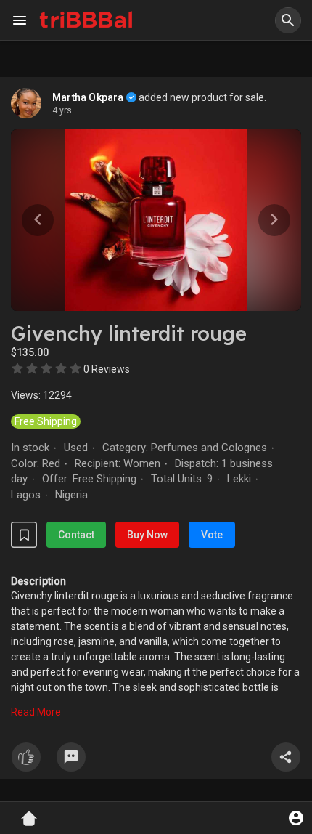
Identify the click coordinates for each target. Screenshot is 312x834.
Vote (212, 535)
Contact (76, 535)
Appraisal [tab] (277, 84)
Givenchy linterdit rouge (129, 333)
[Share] (285, 757)
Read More (36, 712)
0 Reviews (106, 369)
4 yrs (62, 110)
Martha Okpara (88, 97)
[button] (288, 20)
